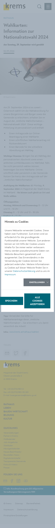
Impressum (10, 274)
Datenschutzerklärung (24, 271)
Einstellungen (37, 282)
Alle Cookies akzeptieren (37, 301)
